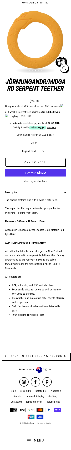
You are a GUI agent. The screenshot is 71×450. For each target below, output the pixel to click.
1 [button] (30, 71)
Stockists (17, 396)
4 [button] (39, 71)
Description (11, 192)
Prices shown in (27, 369)
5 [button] (41, 71)
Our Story (53, 396)
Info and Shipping (35, 396)
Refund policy (53, 401)
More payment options (35, 181)
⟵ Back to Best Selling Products (35, 356)
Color (34, 142)
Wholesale (56, 390)
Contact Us (16, 401)
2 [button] (33, 71)
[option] (35, 39)
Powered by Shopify (44, 423)
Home (13, 390)
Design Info (26, 390)
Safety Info (41, 390)
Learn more (55, 106)
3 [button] (36, 71)
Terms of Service (34, 401)
